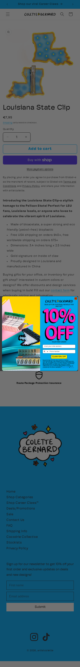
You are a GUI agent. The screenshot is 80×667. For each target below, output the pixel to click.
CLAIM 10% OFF (59, 357)
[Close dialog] (75, 298)
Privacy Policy (65, 367)
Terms (72, 367)
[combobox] (46, 351)
